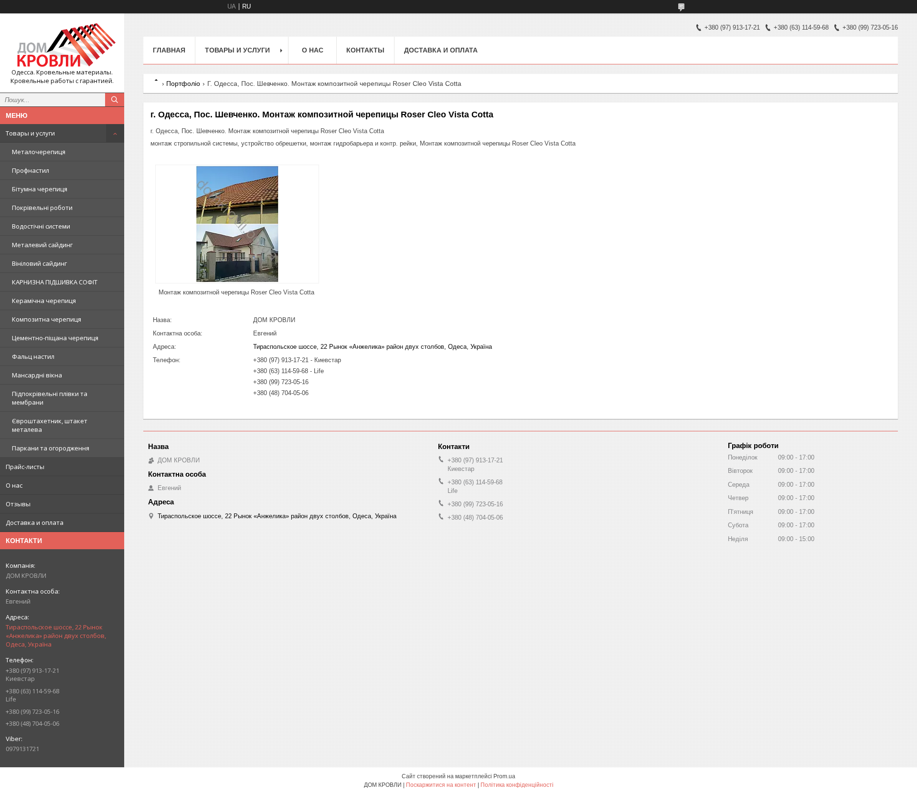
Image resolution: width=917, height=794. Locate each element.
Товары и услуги (30, 133)
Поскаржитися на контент (441, 785)
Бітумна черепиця (39, 189)
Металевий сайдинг (42, 244)
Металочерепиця (38, 151)
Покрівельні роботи (42, 207)
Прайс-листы (25, 466)
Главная (169, 50)
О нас (14, 485)
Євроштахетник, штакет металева (49, 425)
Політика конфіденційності (517, 785)
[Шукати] (114, 100)
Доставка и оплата (35, 522)
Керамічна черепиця (44, 300)
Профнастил (30, 170)
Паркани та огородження (50, 448)
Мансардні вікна (37, 375)
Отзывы (18, 504)
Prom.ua (504, 776)
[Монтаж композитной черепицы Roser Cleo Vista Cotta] (237, 224)
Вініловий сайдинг (39, 263)
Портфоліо (183, 83)
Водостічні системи (41, 226)
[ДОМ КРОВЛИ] (62, 44)
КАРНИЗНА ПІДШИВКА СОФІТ (54, 282)
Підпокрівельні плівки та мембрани (49, 398)
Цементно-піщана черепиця (55, 338)
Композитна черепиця (46, 319)
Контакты (365, 50)
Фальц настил (33, 356)
